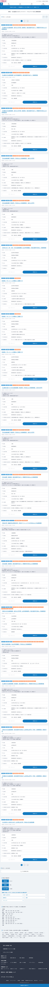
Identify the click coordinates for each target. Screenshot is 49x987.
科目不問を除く (27, 934)
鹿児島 (21, 923)
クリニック (5, 900)
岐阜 (9, 917)
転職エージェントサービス (5, 968)
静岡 (11, 917)
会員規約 (19, 980)
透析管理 (21, 932)
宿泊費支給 (4, 935)
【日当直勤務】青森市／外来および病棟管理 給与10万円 (18, 158)
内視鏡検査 (30, 932)
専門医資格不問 (41, 935)
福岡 (6, 923)
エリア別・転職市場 (13, 962)
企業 (24, 937)
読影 (3, 934)
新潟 (12, 913)
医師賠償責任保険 (3, 957)
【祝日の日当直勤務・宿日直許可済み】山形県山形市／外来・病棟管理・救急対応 (24, 730)
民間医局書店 (31, 957)
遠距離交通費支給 (11, 935)
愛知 (6, 917)
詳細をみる (35, 66)
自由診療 (7, 934)
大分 (16, 923)
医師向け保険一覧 (13, 957)
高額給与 (4, 897)
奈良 (16, 918)
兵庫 (11, 918)
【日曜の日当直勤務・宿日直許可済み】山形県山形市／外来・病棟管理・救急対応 (24, 776)
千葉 (9, 912)
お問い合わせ (36, 980)
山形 (16, 910)
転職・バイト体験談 (23, 962)
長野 (9, 913)
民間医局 (3, 1)
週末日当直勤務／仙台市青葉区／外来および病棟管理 (17, 644)
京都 (9, 918)
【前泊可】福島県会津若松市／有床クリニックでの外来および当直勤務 (21, 523)
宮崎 (18, 923)
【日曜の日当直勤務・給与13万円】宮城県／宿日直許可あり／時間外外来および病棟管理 (24, 111)
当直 (27, 894)
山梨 (7, 913)
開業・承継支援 (22, 957)
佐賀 (9, 923)
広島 (6, 920)
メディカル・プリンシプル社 (6, 976)
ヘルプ (37, 1)
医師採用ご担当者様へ (45, 1)
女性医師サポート (22, 968)
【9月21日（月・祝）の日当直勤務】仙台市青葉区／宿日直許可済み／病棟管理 (24, 248)
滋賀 (13, 918)
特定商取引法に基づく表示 (29, 980)
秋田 (13, 910)
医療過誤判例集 (40, 962)
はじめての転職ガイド (4, 962)
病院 (27, 897)
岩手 (9, 910)
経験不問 (24, 935)
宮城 (11, 910)
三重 (13, 917)
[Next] (47, 7)
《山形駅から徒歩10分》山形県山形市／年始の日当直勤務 (18, 822)
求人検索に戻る (25, 871)
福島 (18, 910)
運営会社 (7, 980)
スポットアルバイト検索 (8, 952)
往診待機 (41, 932)
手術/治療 (36, 932)
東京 (6, 912)
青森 (6, 910)
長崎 (11, 923)
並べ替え (44, 16)
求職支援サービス (4, 966)
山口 (16, 920)
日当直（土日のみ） (7, 894)
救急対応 (11, 932)
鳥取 (11, 920)
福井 (11, 915)
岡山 (9, 920)
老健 (20, 937)
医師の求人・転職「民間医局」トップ (8, 972)
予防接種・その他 (14, 934)
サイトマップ (41, 980)
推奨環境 (23, 980)
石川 (9, 915)
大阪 (6, 918)
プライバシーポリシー (13, 980)
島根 (13, 920)
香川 (6, 921)
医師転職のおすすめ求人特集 (42, 968)
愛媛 (11, 921)
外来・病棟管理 (5, 932)
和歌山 (18, 918)
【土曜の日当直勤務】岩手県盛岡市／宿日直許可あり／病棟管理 (20, 75)
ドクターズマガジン (32, 962)
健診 (26, 932)
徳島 (9, 921)
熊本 (13, 923)
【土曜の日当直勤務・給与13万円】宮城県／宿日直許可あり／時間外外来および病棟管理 (24, 28)
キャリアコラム (3, 964)
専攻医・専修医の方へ (32, 968)
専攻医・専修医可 (5, 937)
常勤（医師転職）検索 (7, 945)
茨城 (16, 912)
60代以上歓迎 (18, 935)
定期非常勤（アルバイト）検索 (9, 948)
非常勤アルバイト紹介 (13, 968)
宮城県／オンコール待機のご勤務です (12, 281)
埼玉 (11, 912)
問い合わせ (40, 1)
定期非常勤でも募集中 (32, 935)
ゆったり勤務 (39, 934)
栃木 (19, 912)
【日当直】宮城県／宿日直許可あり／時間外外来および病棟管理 (20, 477)
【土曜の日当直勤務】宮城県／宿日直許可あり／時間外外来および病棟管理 (23, 684)
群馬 (21, 912)
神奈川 (14, 912)
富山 (6, 915)
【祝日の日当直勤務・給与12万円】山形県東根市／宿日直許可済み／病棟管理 (23, 611)
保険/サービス (4, 956)
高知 (13, 921)
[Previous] (2, 7)
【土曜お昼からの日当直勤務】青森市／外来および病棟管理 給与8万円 (22, 388)
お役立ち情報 (3, 960)
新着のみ (20, 934)
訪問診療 (16, 932)
